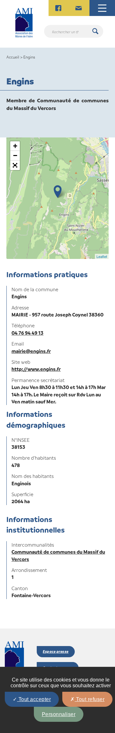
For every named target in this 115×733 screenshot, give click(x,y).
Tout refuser (90, 699)
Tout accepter (34, 699)
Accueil (12, 56)
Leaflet (101, 256)
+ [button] (15, 146)
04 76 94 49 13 (27, 333)
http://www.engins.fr (36, 369)
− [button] (15, 156)
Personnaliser (59, 714)
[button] (15, 165)
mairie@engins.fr (31, 351)
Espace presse (56, 651)
